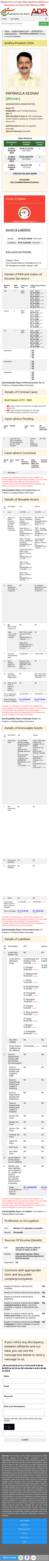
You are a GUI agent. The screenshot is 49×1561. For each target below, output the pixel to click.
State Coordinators (24, 1529)
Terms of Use (24, 1537)
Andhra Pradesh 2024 (20, 31)
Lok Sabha (15, 19)
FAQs (24, 1542)
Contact (24, 1533)
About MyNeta (24, 1520)
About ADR (24, 1525)
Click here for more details (25, 173)
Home (4, 19)
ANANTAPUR (36, 31)
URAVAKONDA (11, 34)
